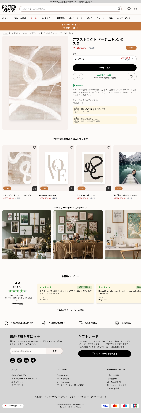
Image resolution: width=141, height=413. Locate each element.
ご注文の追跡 (113, 375)
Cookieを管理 (113, 388)
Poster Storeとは (64, 375)
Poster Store (76, 405)
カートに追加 (104, 67)
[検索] (119, 9)
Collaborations (63, 382)
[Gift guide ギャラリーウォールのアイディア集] (26, 234)
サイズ (75, 53)
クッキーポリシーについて (56, 396)
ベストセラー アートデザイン (24, 378)
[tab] (129, 8)
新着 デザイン (17, 382)
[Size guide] (78, 76)
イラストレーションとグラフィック (26, 33)
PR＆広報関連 (63, 378)
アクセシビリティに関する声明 (70, 385)
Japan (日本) (13, 406)
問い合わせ (112, 378)
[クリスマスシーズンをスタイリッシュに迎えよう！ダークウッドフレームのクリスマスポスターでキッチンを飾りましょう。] (77, 234)
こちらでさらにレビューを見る (70, 310)
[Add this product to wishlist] (131, 76)
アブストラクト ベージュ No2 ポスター (59, 33)
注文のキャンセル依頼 (116, 385)
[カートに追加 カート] (34, 188)
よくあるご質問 (114, 382)
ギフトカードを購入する (106, 353)
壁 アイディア (17, 385)
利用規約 (38, 396)
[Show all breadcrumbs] (5, 33)
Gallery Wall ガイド (19, 375)
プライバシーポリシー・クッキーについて (88, 396)
